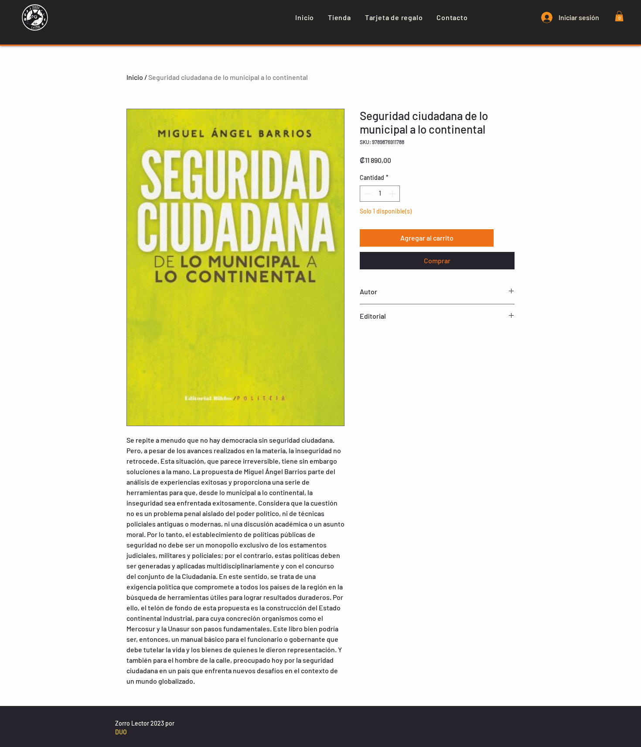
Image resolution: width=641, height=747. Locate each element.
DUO (121, 732)
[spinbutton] (380, 193)
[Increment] (393, 193)
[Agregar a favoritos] (506, 238)
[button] (619, 16)
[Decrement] (366, 193)
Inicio (134, 77)
